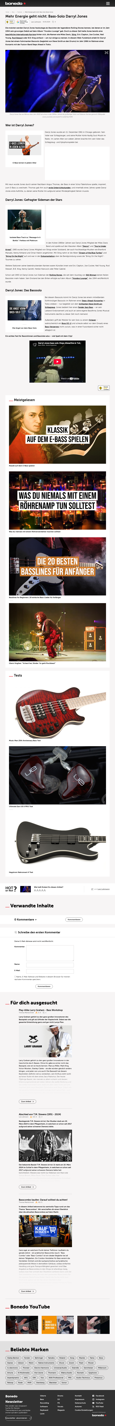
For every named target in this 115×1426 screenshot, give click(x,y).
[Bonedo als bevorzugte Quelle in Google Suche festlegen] (22, 22)
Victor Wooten (25, 1069)
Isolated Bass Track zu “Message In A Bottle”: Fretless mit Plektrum (25, 239)
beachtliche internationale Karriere (20, 34)
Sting (74, 34)
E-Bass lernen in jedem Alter (24, 163)
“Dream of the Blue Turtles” (91, 253)
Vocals (60, 1407)
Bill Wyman (91, 275)
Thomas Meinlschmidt (26, 1012)
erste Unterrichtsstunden (60, 188)
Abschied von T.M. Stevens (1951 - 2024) (40, 1114)
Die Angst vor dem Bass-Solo (24, 328)
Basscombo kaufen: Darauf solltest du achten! (43, 1200)
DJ (59, 1399)
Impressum (79, 1399)
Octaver (92, 320)
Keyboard (44, 1410)
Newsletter (16, 1418)
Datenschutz (80, 1403)
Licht (42, 1414)
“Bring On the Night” (14, 256)
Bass (13, 12)
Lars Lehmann (36, 22)
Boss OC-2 (66, 323)
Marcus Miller (53, 1066)
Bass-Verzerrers (52, 327)
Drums (60, 1396)
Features (19, 12)
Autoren (78, 1407)
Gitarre (43, 1396)
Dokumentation (48, 256)
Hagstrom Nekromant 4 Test (21, 872)
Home (7, 12)
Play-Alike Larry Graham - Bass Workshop (41, 1010)
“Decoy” (85, 246)
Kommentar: (19, 947)
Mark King (64, 1066)
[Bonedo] (15, 3)
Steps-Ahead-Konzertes (92, 301)
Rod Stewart (17, 38)
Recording (44, 1403)
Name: (17, 964)
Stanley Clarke (38, 1069)
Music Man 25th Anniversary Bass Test (25, 741)
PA (59, 1403)
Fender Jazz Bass (85, 307)
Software (44, 1407)
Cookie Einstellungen (84, 1410)
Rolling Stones (55, 275)
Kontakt (78, 1396)
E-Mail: (17, 970)
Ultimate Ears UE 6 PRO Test (21, 806)
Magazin (61, 1410)
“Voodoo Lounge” (80, 278)
